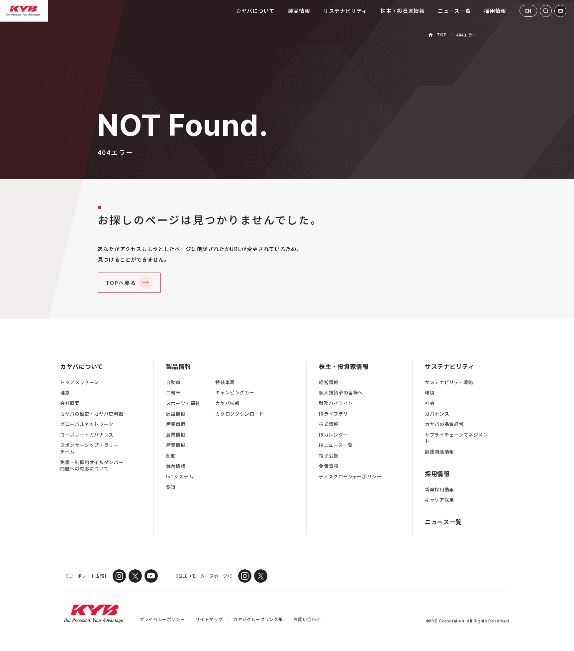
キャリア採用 (439, 500)
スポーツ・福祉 (183, 403)
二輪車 (173, 392)
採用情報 (495, 11)
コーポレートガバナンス (87, 435)
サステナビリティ (345, 11)
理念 (65, 392)
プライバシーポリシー (162, 619)
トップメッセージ (79, 382)
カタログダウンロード (239, 414)
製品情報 (299, 11)
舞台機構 (176, 466)
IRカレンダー (333, 435)
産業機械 (176, 445)
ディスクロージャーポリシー (350, 476)
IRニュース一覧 (335, 445)
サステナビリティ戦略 (449, 382)
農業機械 (176, 435)
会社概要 (70, 403)
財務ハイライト (336, 403)
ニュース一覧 (454, 11)
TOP (441, 34)
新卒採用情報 (439, 489)
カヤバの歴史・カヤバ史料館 (91, 414)
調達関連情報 (439, 451)
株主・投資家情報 (402, 11)
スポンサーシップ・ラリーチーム (89, 448)
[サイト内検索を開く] (546, 11)
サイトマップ (209, 619)
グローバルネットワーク (87, 424)
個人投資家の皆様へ (341, 392)
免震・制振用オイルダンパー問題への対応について (91, 465)
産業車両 (176, 424)
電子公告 (328, 455)
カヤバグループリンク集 (258, 619)
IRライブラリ (333, 414)
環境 (429, 392)
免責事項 (328, 466)
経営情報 (328, 382)
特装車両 (225, 382)
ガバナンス (437, 414)
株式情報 (328, 424)
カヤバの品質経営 (444, 424)
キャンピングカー (234, 392)
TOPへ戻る (121, 282)
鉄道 (171, 487)
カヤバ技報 (227, 403)
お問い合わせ (307, 619)
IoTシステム (179, 476)
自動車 (173, 382)
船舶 (171, 455)
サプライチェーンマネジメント (456, 438)
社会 (429, 403)
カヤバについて (255, 11)
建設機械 (176, 414)
